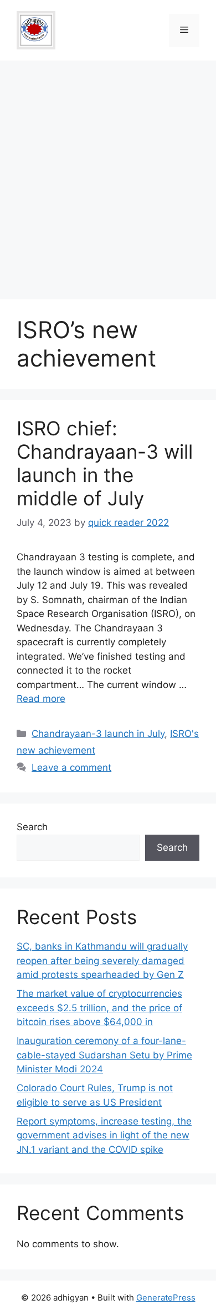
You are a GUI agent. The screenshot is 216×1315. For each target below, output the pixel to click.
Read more (41, 698)
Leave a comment (71, 767)
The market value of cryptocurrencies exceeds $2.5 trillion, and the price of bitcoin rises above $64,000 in (99, 1007)
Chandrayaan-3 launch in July (98, 733)
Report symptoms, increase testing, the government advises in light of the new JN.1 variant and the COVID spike (104, 1135)
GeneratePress (166, 1297)
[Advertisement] (108, 174)
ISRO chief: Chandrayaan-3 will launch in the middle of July (105, 463)
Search (32, 826)
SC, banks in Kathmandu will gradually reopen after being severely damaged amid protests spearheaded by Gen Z (102, 960)
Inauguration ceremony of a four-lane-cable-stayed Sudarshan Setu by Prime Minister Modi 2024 (104, 1055)
